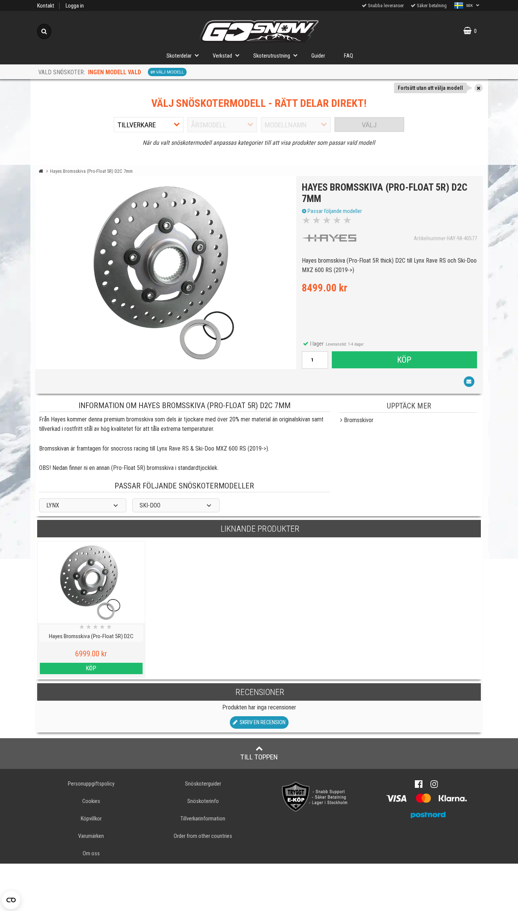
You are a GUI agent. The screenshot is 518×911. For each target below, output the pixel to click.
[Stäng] (478, 88)
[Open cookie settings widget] (11, 900)
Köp (404, 360)
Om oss (91, 853)
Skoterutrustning (271, 56)
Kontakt (45, 6)
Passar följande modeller (334, 211)
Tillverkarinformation (203, 819)
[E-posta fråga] (469, 381)
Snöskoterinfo (203, 801)
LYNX (52, 505)
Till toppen (259, 757)
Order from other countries (203, 836)
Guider (318, 56)
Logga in (75, 6)
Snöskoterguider (203, 784)
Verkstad (222, 56)
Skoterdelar (179, 56)
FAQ (348, 56)
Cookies (91, 801)
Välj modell (169, 72)
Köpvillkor (91, 819)
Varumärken (91, 836)
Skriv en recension (261, 722)
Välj (369, 125)
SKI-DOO (150, 505)
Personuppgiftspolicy (91, 784)
